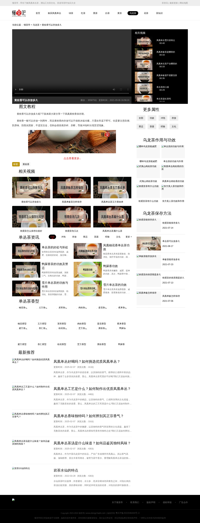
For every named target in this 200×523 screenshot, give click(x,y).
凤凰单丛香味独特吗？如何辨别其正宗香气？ (89, 416)
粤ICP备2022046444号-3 (127, 513)
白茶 (107, 13)
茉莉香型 (61, 323)
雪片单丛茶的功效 (115, 284)
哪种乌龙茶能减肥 (148, 161)
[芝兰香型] (82, 334)
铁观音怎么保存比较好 (31, 231)
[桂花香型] (62, 334)
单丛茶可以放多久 (171, 241)
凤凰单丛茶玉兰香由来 (112, 202)
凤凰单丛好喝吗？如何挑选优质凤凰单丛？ (87, 361)
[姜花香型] (102, 313)
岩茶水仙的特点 (66, 470)
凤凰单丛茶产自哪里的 (167, 63)
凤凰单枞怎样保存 (171, 296)
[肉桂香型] (82, 313)
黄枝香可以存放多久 (31, 202)
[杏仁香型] (42, 334)
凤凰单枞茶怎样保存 (72, 202)
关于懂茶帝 (117, 502)
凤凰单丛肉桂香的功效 (173, 181)
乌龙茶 (133, 13)
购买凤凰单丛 (54, 13)
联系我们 (134, 502)
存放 (174, 118)
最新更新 (174, 3)
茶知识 (159, 13)
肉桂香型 (81, 323)
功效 (152, 118)
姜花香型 (101, 323)
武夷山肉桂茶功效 (148, 181)
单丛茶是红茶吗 (164, 99)
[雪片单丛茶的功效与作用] (26, 288)
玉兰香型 (42, 323)
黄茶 (119, 13)
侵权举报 (167, 502)
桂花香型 (61, 344)
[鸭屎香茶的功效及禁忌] (26, 270)
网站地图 (184, 3)
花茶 (146, 13)
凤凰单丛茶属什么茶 (112, 231)
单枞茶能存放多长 (171, 259)
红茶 (83, 13)
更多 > (129, 236)
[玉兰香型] (42, 313)
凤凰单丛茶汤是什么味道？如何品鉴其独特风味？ (92, 443)
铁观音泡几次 (71, 231)
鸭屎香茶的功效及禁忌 (55, 266)
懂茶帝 (27, 25)
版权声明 (151, 502)
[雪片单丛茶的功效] (88, 288)
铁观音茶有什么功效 (148, 201)
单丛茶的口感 (163, 87)
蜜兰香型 (22, 344)
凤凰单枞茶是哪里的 (166, 52)
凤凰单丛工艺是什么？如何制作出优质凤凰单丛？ (92, 389)
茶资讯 (165, 3)
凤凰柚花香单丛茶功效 (116, 247)
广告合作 (183, 502)
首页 (38, 13)
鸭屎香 (121, 344)
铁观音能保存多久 (171, 223)
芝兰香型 (81, 344)
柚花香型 (22, 323)
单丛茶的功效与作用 (173, 161)
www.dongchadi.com (96, 513)
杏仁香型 (42, 344)
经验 (163, 126)
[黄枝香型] (102, 334)
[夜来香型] (121, 313)
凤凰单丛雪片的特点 (166, 40)
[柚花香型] (22, 313)
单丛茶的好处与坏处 (55, 247)
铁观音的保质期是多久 (173, 277)
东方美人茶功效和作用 (173, 201)
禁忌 (141, 126)
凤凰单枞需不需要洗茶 (167, 75)
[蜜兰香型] (22, 334)
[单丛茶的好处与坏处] (26, 251)
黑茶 (95, 13)
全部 (141, 118)
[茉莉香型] (62, 313)
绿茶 (71, 13)
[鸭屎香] (121, 334)
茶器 (152, 126)
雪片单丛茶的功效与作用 (55, 284)
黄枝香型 (101, 344)
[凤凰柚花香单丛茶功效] (88, 251)
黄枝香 (26, 164)
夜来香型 (121, 323)
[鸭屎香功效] (88, 270)
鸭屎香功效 (110, 266)
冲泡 (163, 118)
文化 (174, 126)
